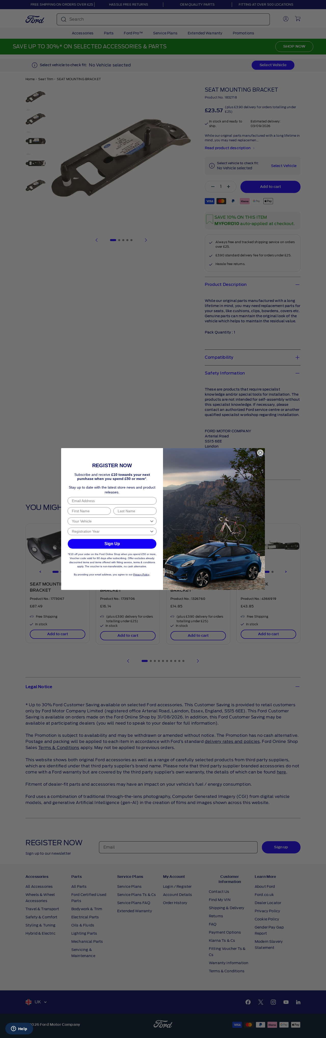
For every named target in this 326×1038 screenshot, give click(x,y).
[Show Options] (151, 521)
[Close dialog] (260, 452)
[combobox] (110, 521)
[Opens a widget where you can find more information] (19, 1029)
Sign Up (112, 544)
